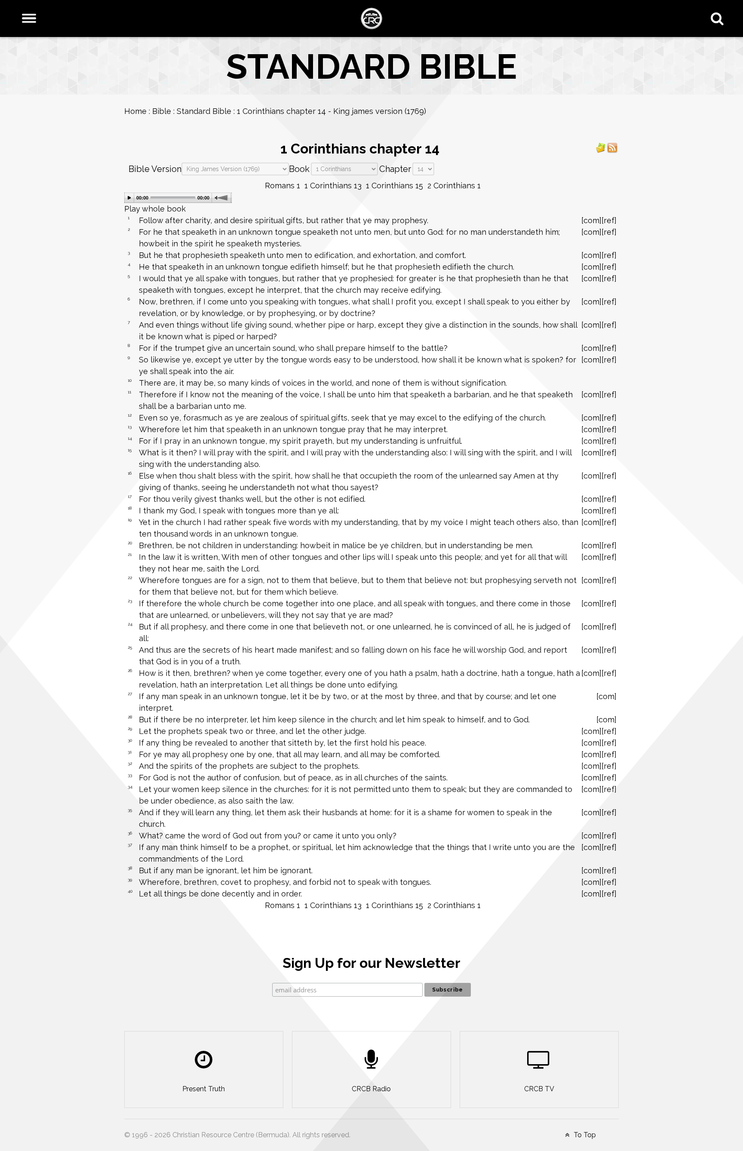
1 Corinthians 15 (394, 185)
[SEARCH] (719, 18)
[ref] (609, 220)
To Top (584, 1135)
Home (135, 111)
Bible (161, 111)
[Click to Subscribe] (601, 147)
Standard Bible (204, 111)
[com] (591, 220)
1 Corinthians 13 (333, 185)
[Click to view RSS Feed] (612, 147)
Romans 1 (282, 185)
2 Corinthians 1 (454, 185)
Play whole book (155, 208)
